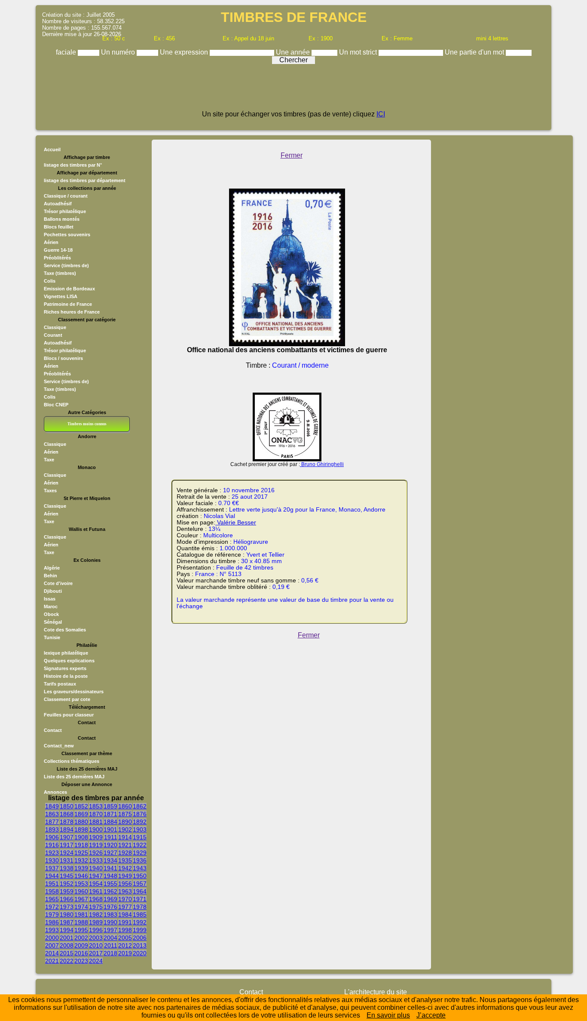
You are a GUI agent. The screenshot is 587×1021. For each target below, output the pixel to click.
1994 (66, 930)
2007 (52, 945)
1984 (125, 914)
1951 (52, 883)
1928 (125, 852)
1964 (140, 891)
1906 (52, 837)
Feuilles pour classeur (69, 714)
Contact (53, 730)
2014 (52, 953)
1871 (110, 814)
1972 (52, 906)
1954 (96, 883)
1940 (96, 868)
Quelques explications (69, 660)
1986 (52, 922)
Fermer (292, 155)
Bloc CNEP (56, 404)
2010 (96, 945)
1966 (66, 899)
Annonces (55, 792)
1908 (81, 837)
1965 (52, 899)
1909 (96, 837)
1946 (81, 875)
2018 (110, 953)
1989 (96, 922)
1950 (140, 875)
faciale (67, 52)
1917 (66, 844)
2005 (125, 937)
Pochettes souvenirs (67, 234)
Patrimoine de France (68, 304)
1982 (96, 914)
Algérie (52, 567)
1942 (125, 868)
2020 (140, 953)
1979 (52, 914)
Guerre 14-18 (58, 250)
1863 (52, 814)
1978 (140, 906)
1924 (66, 852)
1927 (110, 852)
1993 (52, 930)
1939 (81, 868)
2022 (66, 960)
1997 (110, 930)
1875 (125, 814)
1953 (81, 883)
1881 (96, 821)
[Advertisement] (293, 91)
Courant (53, 335)
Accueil (52, 149)
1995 (81, 930)
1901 (110, 829)
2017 (96, 953)
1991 (125, 922)
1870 (96, 814)
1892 (140, 821)
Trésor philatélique (65, 211)
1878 (66, 821)
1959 (66, 891)
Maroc (51, 606)
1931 (66, 860)
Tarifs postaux (60, 683)
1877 (52, 821)
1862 (140, 806)
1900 (96, 829)
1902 (125, 829)
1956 (125, 883)
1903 (140, 829)
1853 (96, 806)
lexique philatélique (66, 652)
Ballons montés (61, 219)
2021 (52, 960)
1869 (81, 814)
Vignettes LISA (60, 296)
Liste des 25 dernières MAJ (74, 776)
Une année (294, 52)
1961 (96, 891)
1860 (125, 806)
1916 (52, 844)
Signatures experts (65, 668)
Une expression (185, 52)
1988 (81, 922)
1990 (110, 922)
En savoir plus (388, 1015)
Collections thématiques (71, 761)
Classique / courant (66, 195)
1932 (81, 860)
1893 (52, 829)
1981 (81, 914)
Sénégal (53, 622)
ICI (380, 114)
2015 (66, 953)
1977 (125, 906)
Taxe (49, 459)
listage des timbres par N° (73, 165)
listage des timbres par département (84, 180)
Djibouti (53, 591)
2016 (81, 953)
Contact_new (59, 745)
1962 (110, 891)
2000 (52, 937)
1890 (125, 821)
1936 (140, 860)
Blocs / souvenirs (63, 358)
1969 (110, 899)
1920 (110, 844)
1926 (96, 852)
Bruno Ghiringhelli (322, 464)
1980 (66, 914)
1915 (140, 837)
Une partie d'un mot (475, 52)
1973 (66, 906)
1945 (66, 875)
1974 (81, 906)
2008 (66, 945)
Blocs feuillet (58, 226)
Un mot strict (359, 52)
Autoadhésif (58, 203)
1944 (52, 875)
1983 (110, 914)
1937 (52, 868)
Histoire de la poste (66, 676)
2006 (140, 937)
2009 (81, 945)
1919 (96, 844)
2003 (96, 937)
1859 (110, 806)
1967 (81, 899)
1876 (140, 814)
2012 (125, 945)
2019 (125, 953)
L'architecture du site (375, 992)
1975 (96, 906)
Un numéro (119, 52)
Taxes (50, 490)
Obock (51, 614)
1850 (66, 806)
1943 (140, 868)
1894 (66, 829)
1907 (66, 837)
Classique (55, 327)
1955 (110, 883)
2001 (66, 937)
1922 (140, 844)
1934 (110, 860)
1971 (140, 899)
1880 (81, 821)
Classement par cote (67, 699)
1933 (96, 860)
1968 (96, 899)
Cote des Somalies (65, 629)
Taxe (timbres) (60, 273)
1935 (125, 860)
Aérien (51, 242)
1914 (125, 837)
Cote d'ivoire (58, 583)
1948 (110, 875)
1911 (110, 837)
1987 (66, 922)
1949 (125, 875)
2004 (110, 937)
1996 (96, 930)
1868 (66, 814)
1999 (140, 930)
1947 (96, 875)
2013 (140, 945)
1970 (125, 899)
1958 (52, 891)
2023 (81, 960)
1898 (81, 829)
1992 (140, 922)
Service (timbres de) (66, 265)
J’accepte (431, 1015)
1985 (140, 914)
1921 (125, 844)
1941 (110, 868)
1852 (81, 806)
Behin (50, 575)
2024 (96, 960)
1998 (125, 930)
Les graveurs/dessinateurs (74, 691)
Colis (49, 280)
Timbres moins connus (87, 424)
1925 (81, 852)
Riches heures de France (72, 311)
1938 (66, 868)
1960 (81, 891)
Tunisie (52, 637)
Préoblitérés (57, 257)
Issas (49, 598)
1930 (52, 860)
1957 (140, 883)
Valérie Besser (235, 522)
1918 (81, 844)
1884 (110, 821)
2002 (81, 937)
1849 (52, 806)
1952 (66, 883)
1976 (110, 906)
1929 (140, 852)
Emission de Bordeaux (69, 288)
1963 (125, 891)
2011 (110, 945)
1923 (52, 852)
